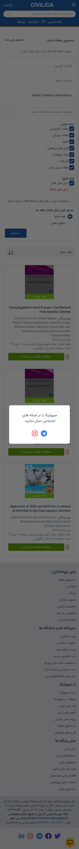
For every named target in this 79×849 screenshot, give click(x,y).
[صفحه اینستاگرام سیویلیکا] (35, 433)
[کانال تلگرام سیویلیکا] (44, 433)
